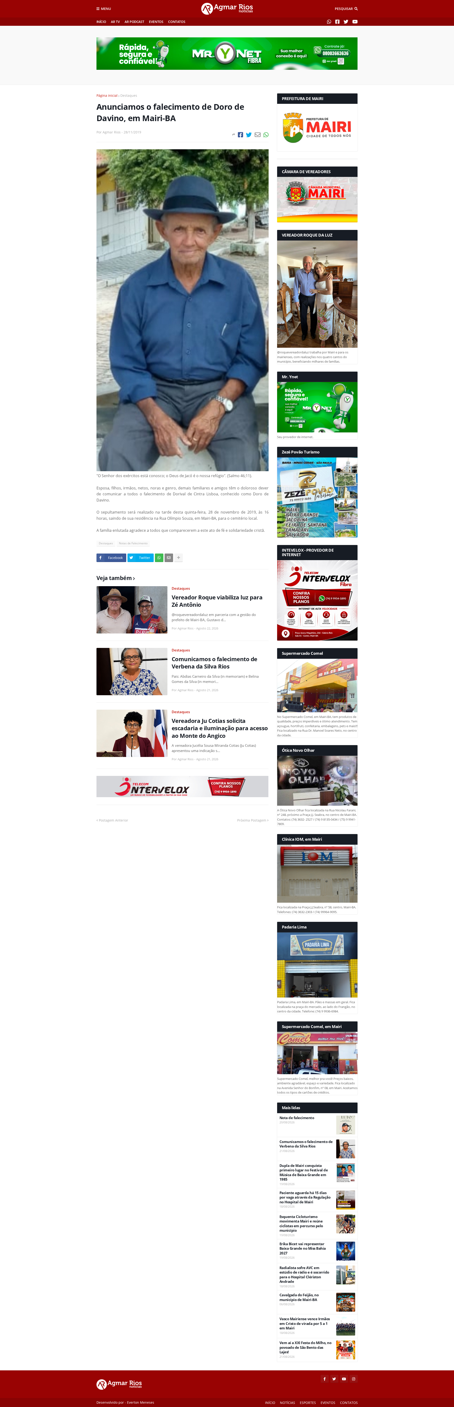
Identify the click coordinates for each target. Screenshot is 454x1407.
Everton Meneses (140, 1402)
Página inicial (107, 95)
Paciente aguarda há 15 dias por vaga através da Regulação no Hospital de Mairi (305, 1197)
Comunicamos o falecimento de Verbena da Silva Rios (214, 662)
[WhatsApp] (266, 134)
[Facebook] (240, 134)
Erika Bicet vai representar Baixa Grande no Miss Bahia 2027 (302, 1248)
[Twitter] (249, 134)
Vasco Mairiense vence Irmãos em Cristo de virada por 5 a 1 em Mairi (304, 1323)
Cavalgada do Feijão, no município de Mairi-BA (299, 1297)
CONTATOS (176, 21)
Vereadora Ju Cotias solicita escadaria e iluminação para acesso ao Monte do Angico (220, 728)
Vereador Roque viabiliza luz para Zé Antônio (217, 601)
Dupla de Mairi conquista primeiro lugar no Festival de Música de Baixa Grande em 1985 (303, 1172)
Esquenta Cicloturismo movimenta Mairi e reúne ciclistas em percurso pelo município (301, 1223)
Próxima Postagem (251, 820)
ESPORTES (308, 1402)
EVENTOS (156, 21)
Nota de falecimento (296, 1118)
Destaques (128, 95)
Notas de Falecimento (133, 543)
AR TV (115, 21)
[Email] (258, 134)
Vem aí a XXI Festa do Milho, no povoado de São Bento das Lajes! (305, 1347)
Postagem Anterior (113, 820)
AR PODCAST (134, 21)
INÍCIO (101, 21)
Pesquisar (344, 8)
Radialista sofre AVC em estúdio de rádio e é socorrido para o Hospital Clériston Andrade (304, 1275)
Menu (106, 8)
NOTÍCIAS (287, 1402)
